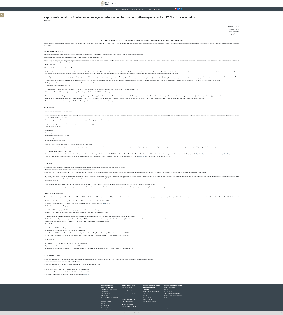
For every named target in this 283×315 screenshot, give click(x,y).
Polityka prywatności (127, 296)
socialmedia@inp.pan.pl (130, 306)
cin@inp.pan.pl (142, 156)
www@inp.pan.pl (129, 301)
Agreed (163, 312)
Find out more (169, 312)
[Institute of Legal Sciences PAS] (105, 3)
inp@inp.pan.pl (107, 309)
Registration (114, 3)
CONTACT (150, 9)
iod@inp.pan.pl (106, 203)
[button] (113, 9)
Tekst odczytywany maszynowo (171, 309)
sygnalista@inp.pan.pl (130, 293)
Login (120, 3)
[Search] (180, 3)
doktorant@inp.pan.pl (151, 301)
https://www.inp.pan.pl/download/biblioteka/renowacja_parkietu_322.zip (213, 154)
